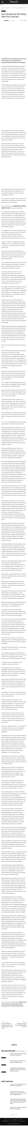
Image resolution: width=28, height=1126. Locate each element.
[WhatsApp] (17, 24)
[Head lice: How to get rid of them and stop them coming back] (5, 1109)
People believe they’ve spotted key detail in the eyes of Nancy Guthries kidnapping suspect (18, 1069)
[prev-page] (2, 1075)
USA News (15, 1119)
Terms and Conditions (21, 1121)
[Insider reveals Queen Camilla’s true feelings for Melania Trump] (5, 1063)
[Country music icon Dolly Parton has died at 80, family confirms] (5, 1086)
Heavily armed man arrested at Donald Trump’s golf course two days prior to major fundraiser (18, 1093)
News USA (7, 7)
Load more (13, 1114)
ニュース (10, 1119)
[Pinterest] (14, 24)
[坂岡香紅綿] (2, 20)
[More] (20, 24)
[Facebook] (7, 24)
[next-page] (5, 1075)
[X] (10, 24)
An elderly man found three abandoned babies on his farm (21, 1025)
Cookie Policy (13, 1121)
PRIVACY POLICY (5, 1121)
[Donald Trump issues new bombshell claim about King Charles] (5, 1055)
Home (2, 7)
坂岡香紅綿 (6, 20)
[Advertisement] (14, 115)
